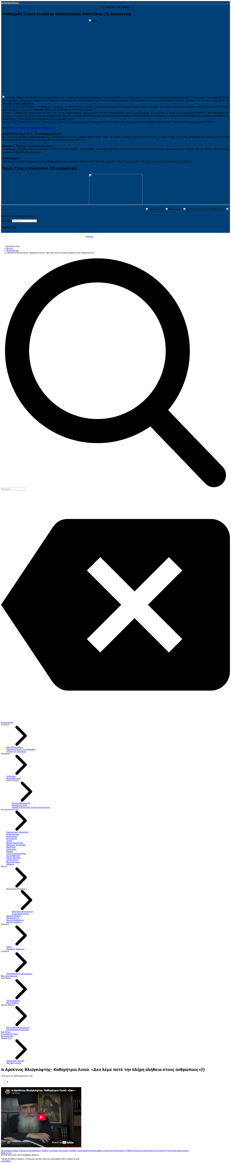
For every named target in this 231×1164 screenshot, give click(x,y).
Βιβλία (9, 947)
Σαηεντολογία (12, 860)
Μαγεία (9, 851)
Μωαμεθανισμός (13, 778)
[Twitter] (7, 1082)
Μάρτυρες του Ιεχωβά (15, 845)
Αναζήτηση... (6, 221)
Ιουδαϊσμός (11, 776)
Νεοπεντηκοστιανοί (14, 843)
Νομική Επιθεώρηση (15, 920)
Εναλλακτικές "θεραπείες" (17, 832)
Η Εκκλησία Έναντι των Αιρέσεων (20, 749)
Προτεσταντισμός (19, 805)
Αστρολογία (11, 838)
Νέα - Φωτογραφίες (9, 976)
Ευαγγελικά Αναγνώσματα (17, 1030)
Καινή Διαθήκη (12, 1003)
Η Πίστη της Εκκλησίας (16, 751)
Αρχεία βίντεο (7, 1036)
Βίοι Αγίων (6, 1032)
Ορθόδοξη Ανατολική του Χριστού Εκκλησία (31, 807)
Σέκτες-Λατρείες (13, 858)
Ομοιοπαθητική (13, 856)
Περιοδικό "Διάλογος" (15, 949)
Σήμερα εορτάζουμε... (10, 3)
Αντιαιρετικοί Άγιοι (9, 1034)
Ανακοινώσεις (7, 722)
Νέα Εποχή (11, 847)
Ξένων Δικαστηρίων (20, 914)
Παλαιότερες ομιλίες (15, 1061)
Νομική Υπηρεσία (13, 922)
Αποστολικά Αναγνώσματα (18, 1027)
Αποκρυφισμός (13, 834)
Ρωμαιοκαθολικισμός (21, 803)
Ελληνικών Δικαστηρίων (22, 911)
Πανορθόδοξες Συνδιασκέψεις (19, 974)
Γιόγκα (9, 841)
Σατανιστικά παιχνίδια (16, 853)
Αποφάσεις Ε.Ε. (13, 918)
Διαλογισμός (12, 836)
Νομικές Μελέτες (13, 916)
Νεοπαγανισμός (13, 862)
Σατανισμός (11, 849)
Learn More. (6, 1161)
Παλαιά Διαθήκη (13, 1001)
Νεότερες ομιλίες (14, 1063)
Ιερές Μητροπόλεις (14, 747)
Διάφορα (10, 864)
